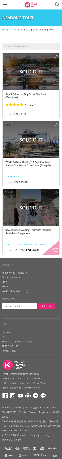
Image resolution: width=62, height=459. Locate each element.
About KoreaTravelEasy (14, 272)
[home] (31, 4)
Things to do (9, 29)
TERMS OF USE (10, 346)
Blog (4, 281)
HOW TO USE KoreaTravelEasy (18, 341)
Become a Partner (11, 277)
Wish (56, 58)
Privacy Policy (9, 350)
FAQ (4, 337)
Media (5, 286)
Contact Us (8, 332)
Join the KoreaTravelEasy (15, 291)
